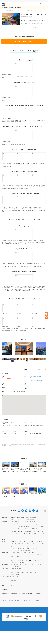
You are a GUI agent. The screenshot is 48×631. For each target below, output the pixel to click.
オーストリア (40, 543)
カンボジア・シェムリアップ (39, 526)
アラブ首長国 (13, 552)
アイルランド (28, 543)
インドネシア (20, 528)
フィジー (23, 578)
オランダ (40, 541)
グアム (40, 578)
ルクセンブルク (17, 543)
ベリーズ (16, 570)
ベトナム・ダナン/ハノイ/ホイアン (17, 526)
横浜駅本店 (13, 517)
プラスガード (24, 591)
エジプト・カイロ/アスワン (26, 521)
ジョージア (33, 564)
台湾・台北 (23, 529)
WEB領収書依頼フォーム (30, 593)
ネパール (21, 560)
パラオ (36, 578)
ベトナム (12, 558)
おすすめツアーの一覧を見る (23, 41)
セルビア (22, 550)
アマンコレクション (17, 600)
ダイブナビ (4, 600)
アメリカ (12, 568)
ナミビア (17, 556)
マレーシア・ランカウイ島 (15, 529)
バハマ (30, 570)
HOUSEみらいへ (36, 600)
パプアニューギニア (27, 582)
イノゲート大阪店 (26, 519)
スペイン (20, 541)
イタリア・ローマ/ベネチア (15, 521)
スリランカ (26, 560)
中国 (20, 562)
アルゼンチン (31, 572)
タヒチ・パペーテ (14, 524)
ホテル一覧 (18, 10)
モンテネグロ (19, 548)
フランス (32, 541)
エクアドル (40, 572)
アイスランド (29, 545)
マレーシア (39, 558)
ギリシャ (36, 546)
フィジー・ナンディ (34, 524)
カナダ (20, 568)
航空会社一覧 (4, 591)
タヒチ (12, 578)
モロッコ (12, 534)
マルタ (16, 541)
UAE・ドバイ (34, 521)
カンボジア (25, 558)
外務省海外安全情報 (5, 593)
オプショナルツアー (36, 4)
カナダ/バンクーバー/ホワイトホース (17, 531)
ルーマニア (29, 548)
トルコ (22, 552)
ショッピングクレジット (17, 602)
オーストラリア (17, 534)
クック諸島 (32, 578)
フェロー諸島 (27, 550)
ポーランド (18, 545)
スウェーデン (40, 545)
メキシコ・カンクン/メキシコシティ (31, 531)
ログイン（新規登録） (41, 0)
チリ (36, 572)
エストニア (23, 546)
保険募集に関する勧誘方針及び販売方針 (34, 591)
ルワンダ (27, 556)
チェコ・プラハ (40, 521)
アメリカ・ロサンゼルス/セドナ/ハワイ (32, 529)
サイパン (13, 10)
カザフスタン (17, 566)
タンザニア (30, 554)
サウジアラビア (31, 552)
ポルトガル (24, 541)
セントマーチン (13, 572)
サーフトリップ (10, 600)
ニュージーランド (20, 582)
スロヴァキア (23, 545)
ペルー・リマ (40, 531)
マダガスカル (22, 556)
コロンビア (13, 574)
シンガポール (13, 560)
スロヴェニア (13, 548)
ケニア (25, 554)
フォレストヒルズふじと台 (6, 602)
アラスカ (16, 568)
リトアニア (32, 546)
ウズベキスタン (39, 564)
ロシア (12, 564)
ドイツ (29, 541)
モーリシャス (18, 576)
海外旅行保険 (18, 591)
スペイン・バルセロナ (21, 523)
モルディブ (12, 576)
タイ (16, 558)
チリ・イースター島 (40, 533)
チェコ (36, 543)
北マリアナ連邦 (8, 10)
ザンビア (41, 554)
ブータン (12, 562)
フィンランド (34, 545)
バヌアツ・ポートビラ (32, 533)
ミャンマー (39, 560)
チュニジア (21, 554)
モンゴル (34, 560)
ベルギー (12, 543)
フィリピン (20, 558)
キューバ (34, 570)
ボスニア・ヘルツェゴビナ (15, 550)
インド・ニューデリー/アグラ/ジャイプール (31, 528)
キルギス (12, 566)
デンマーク (13, 546)
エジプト (12, 554)
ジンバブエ (13, 556)
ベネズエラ (18, 574)
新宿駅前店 (18, 517)
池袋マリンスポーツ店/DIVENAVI (30, 517)
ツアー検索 (12, 4)
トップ (3, 10)
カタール (18, 552)
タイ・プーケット (14, 528)
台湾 (23, 562)
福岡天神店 (32, 519)
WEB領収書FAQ (38, 593)
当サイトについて (22, 593)
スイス (33, 543)
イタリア (12, 541)
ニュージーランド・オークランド (23, 524)
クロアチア (41, 546)
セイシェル (23, 576)
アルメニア (21, 564)
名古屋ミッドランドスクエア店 (16, 519)
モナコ (37, 541)
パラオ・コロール (24, 533)
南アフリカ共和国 (36, 554)
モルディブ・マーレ (29, 523)
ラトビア (27, 546)
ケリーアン (30, 600)
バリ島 (29, 558)
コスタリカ (26, 570)
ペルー (18, 572)
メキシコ (12, 570)
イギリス (23, 543)
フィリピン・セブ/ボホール (28, 526)
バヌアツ (27, 578)
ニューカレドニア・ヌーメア (39, 523)
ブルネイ (16, 562)
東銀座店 (22, 517)
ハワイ (12, 585)
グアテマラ (21, 570)
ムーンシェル (25, 600)
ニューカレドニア (17, 578)
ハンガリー (13, 545)
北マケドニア (34, 548)
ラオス (30, 560)
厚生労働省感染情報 (14, 593)
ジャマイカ (39, 570)
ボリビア (22, 572)
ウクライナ (16, 564)
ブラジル (26, 572)
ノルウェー (18, 546)
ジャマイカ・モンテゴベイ (15, 533)
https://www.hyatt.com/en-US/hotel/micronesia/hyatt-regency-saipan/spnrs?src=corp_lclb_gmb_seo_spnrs (36, 378)
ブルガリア (24, 548)
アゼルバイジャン (27, 564)
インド (18, 560)
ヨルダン (25, 552)
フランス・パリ (13, 523)
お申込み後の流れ (11, 591)
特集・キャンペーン (29, 4)
